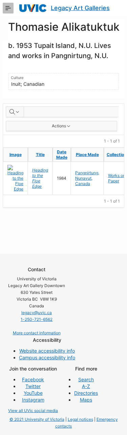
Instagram (33, 400)
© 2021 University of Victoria (36, 419)
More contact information (37, 332)
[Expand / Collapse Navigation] (8, 8)
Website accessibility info (47, 351)
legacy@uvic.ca (36, 312)
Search (86, 379)
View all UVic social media (33, 410)
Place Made (87, 154)
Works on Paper (116, 178)
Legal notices (80, 419)
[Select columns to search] (15, 111)
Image (15, 154)
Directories (86, 393)
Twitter (33, 386)
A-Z (86, 386)
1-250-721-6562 (36, 319)
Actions (59, 125)
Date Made (61, 154)
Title (40, 154)
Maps (86, 400)
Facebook (33, 379)
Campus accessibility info (47, 357)
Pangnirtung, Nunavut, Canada (87, 178)
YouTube (33, 393)
